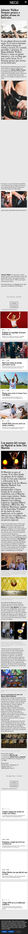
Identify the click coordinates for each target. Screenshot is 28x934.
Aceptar (4, 931)
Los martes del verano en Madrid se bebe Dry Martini (14, 445)
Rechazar (11, 931)
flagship (17, 284)
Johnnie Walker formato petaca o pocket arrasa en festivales (10, 13)
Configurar (18, 931)
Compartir (14, 303)
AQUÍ (8, 929)
